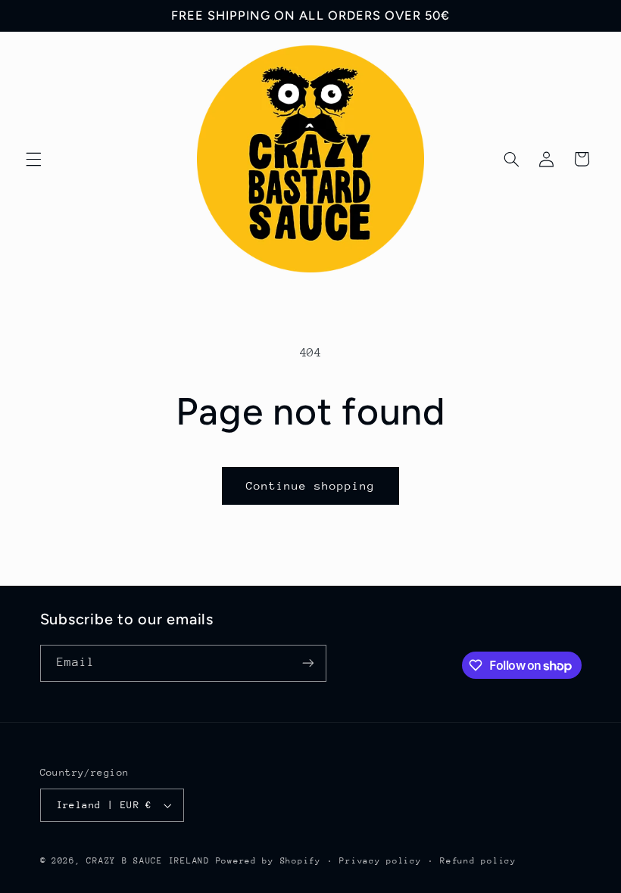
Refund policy (478, 861)
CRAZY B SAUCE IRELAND (147, 861)
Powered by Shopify (268, 861)
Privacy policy (380, 861)
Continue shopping (311, 485)
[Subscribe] (307, 663)
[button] (33, 159)
